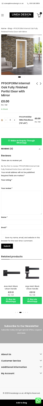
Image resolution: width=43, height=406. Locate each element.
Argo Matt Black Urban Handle (32, 287)
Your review (6, 188)
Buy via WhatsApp (11, 300)
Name (4, 217)
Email (4, 227)
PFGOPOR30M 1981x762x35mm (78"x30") (26, 120)
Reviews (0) (7, 148)
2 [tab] (22, 77)
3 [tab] (24, 77)
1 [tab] (19, 77)
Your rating (6, 180)
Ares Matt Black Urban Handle (11, 287)
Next (39, 56)
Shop (10, 28)
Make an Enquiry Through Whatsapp (23, 141)
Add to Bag (21, 402)
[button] (21, 143)
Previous (3, 56)
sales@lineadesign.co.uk (14, 3)
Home (3, 28)
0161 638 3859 (34, 3)
